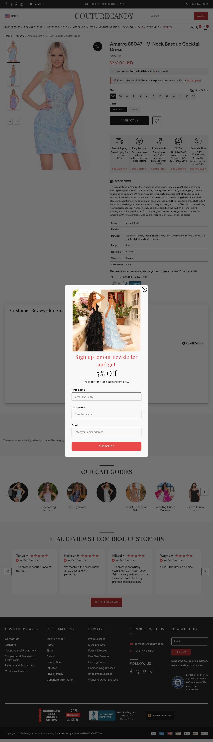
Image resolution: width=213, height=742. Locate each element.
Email (75, 425)
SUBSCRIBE (106, 446)
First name (78, 389)
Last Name (78, 407)
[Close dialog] (144, 289)
